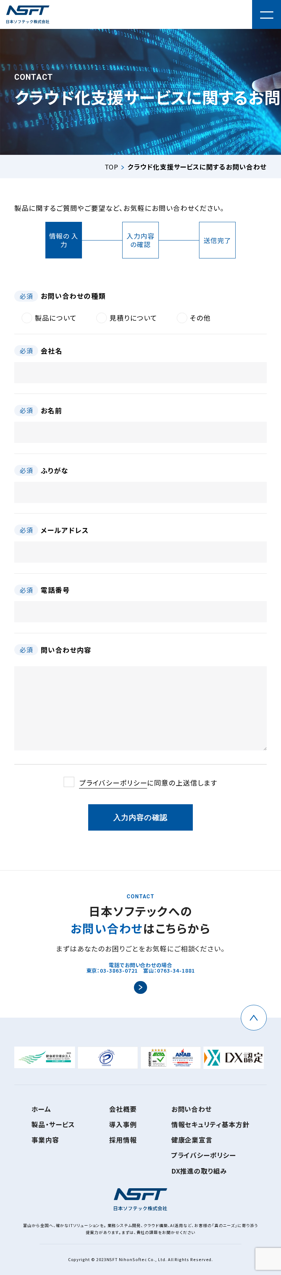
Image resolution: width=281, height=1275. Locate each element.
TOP (112, 166)
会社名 (41, 350)
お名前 (41, 410)
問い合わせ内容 (55, 650)
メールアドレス (54, 530)
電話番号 (45, 589)
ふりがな (44, 470)
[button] (266, 14)
